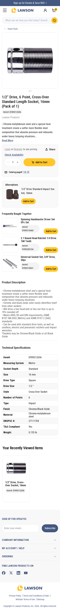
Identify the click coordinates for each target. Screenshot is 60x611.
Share (52, 149)
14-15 (26, 172)
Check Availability (14, 154)
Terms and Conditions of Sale (36, 595)
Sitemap (40, 599)
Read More (7, 140)
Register (18, 149)
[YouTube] (26, 573)
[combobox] (30, 20)
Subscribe (50, 528)
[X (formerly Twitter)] (11, 573)
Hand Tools (13, 29)
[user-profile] (45, 10)
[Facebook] (3, 573)
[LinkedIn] (18, 573)
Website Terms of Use (25, 599)
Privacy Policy (15, 595)
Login (7, 149)
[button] (25, 91)
